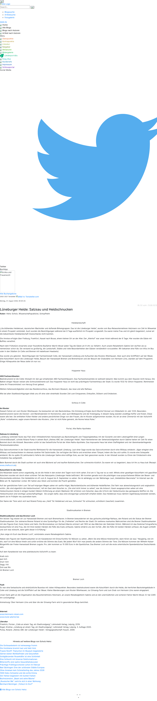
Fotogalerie (9, 17)
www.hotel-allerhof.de (9, 617)
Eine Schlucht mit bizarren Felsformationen (18, 659)
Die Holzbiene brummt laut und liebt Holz (18, 648)
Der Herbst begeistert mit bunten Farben (18, 676)
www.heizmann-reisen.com (11, 614)
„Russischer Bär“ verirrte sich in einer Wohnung (20, 681)
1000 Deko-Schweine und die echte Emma (18, 673)
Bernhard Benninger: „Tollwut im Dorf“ (16, 684)
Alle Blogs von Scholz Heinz (14, 689)
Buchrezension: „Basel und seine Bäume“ (17, 678)
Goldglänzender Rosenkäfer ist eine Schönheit (20, 656)
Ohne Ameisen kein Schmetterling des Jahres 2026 (22, 670)
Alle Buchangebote (8, 293)
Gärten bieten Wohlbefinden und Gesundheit (19, 654)
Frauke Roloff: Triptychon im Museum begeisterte (21, 651)
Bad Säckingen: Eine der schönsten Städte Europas (22, 667)
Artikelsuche (10, 15)
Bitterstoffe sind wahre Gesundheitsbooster (19, 662)
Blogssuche (9, 12)
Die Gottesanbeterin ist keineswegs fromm (18, 645)
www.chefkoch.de (8, 465)
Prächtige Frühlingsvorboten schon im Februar (20, 665)
